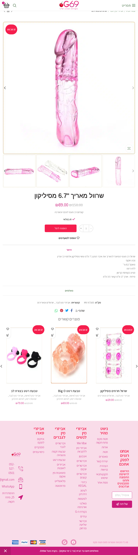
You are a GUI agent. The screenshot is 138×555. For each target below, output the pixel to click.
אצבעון (83, 456)
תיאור (69, 249)
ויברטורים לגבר (60, 445)
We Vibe (82, 443)
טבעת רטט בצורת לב (24, 391)
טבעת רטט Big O (69, 391)
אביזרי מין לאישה (77, 395)
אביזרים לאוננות (61, 466)
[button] (97, 335)
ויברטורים (82, 461)
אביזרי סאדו (39, 431)
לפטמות (82, 499)
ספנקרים (39, 447)
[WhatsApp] (56, 311)
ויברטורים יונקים (82, 467)
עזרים (83, 516)
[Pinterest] (61, 311)
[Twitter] (67, 311)
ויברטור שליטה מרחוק (83, 524)
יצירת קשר (102, 461)
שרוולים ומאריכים (99, 10)
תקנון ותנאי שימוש (102, 476)
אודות (105, 447)
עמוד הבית (130, 10)
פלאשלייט (60, 481)
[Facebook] (72, 311)
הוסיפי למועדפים (67, 238)
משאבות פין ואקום (59, 474)
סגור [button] (5, 551)
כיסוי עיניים (38, 452)
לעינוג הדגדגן (63, 398)
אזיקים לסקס (40, 440)
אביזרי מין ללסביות (81, 449)
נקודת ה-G (81, 512)
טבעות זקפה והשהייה (58, 453)
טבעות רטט (75, 398)
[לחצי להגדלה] (129, 148)
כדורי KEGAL (82, 484)
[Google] (64, 542)
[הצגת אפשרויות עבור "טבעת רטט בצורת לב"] (7, 335)
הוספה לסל (61, 228)
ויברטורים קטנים (82, 475)
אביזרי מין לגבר (116, 10)
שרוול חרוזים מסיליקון (113, 391)
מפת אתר (102, 482)
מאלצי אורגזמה (82, 505)
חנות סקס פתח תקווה (102, 440)
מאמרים (103, 456)
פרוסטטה (60, 486)
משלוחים (69, 290)
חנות (105, 452)
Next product (4, 11)
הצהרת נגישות (104, 467)
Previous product (11, 11)
